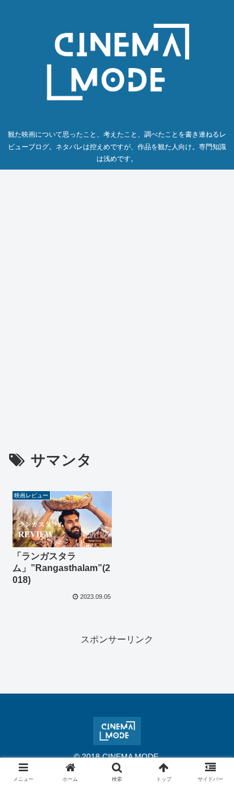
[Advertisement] (117, 300)
